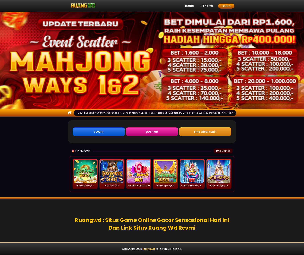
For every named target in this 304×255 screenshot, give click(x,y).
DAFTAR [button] (152, 132)
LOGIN (226, 6)
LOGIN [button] (98, 132)
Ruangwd (149, 249)
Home (189, 6)
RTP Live (207, 6)
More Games (223, 150)
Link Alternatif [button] (205, 132)
